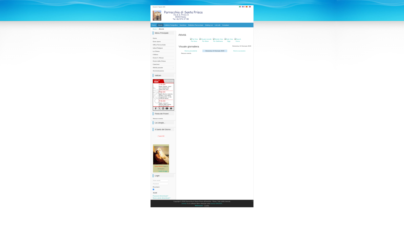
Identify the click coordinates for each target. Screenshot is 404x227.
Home (155, 29)
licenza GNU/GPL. (217, 203)
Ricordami (156, 187)
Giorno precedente (191, 51)
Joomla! (184, 203)
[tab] (158, 81)
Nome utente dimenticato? (161, 198)
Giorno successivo (239, 51)
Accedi (155, 193)
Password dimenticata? (160, 196)
